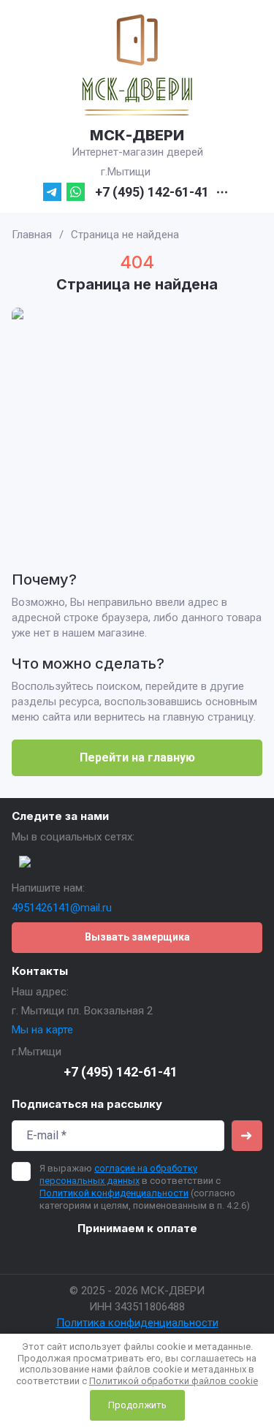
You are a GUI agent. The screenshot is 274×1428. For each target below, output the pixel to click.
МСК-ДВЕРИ (137, 135)
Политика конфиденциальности (137, 1322)
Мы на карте (42, 1029)
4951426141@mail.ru (62, 907)
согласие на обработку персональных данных (118, 1174)
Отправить (247, 1135)
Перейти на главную (137, 757)
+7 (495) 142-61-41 (152, 192)
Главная (32, 234)
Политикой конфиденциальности (114, 1193)
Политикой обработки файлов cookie (173, 1380)
